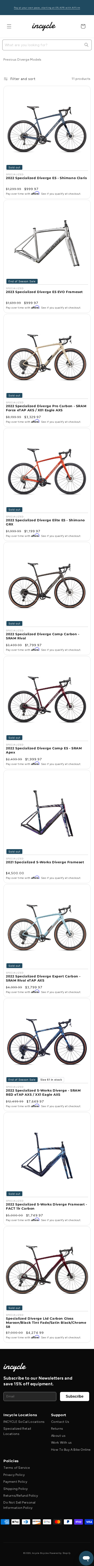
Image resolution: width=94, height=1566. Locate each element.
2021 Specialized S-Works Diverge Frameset (45, 862)
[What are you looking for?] (86, 45)
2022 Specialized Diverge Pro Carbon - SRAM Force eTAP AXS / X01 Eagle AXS (46, 408)
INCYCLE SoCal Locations (24, 1422)
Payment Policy (15, 1482)
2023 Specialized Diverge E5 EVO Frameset (44, 292)
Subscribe (75, 1396)
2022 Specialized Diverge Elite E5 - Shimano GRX (45, 522)
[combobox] (47, 45)
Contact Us (60, 1422)
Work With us (61, 1443)
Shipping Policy (15, 1489)
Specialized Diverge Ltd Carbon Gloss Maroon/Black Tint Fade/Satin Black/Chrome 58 (46, 1322)
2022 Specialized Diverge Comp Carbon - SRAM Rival (42, 636)
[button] (9, 26)
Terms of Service (16, 1468)
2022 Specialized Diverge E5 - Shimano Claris (46, 178)
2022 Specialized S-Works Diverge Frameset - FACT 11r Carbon (46, 1206)
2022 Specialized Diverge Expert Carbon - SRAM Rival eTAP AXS (43, 978)
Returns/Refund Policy (20, 1496)
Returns (57, 1429)
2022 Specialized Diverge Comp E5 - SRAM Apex (44, 750)
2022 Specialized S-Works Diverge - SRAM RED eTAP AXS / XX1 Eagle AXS (43, 1092)
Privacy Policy (14, 1475)
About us (58, 1436)
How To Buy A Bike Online (71, 1450)
